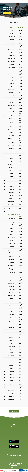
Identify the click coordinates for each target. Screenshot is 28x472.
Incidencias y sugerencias (14, 432)
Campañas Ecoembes (14, 428)
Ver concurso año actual (14, 411)
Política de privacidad (14, 465)
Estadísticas (14, 430)
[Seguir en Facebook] (13, 424)
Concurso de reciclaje (14, 431)
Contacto (14, 434)
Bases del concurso (7, 13)
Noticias (14, 433)
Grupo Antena (16, 467)
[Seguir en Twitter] (14, 424)
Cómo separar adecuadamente (14, 427)
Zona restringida (14, 429)
